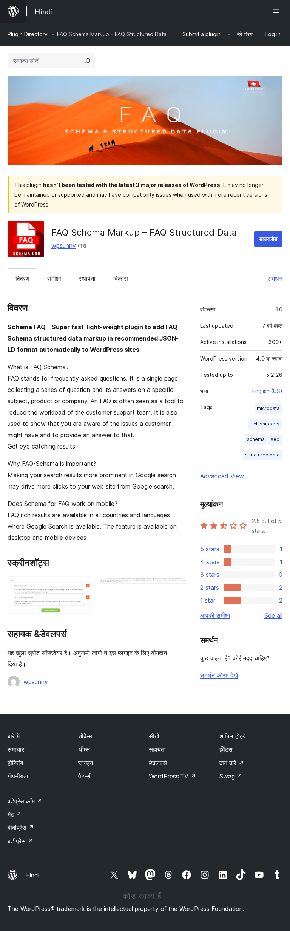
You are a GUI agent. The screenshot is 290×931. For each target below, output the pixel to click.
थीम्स (84, 749)
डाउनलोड (268, 239)
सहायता (157, 749)
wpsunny (63, 245)
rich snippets (264, 424)
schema (256, 439)
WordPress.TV (172, 776)
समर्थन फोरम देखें (219, 675)
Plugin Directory (28, 34)
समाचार (16, 749)
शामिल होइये (232, 736)
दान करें (231, 763)
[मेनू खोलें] (278, 11)
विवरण (22, 278)
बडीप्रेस (20, 841)
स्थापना (87, 278)
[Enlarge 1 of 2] (84, 586)
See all (273, 615)
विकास (120, 278)
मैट (15, 814)
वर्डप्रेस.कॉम (25, 801)
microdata (268, 408)
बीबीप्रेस (21, 827)
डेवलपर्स (158, 763)
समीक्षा (54, 278)
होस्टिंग (15, 763)
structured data (262, 455)
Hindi (32, 875)
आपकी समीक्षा (215, 615)
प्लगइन (85, 763)
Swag (230, 776)
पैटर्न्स (84, 776)
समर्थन (275, 278)
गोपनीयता (18, 776)
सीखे (154, 736)
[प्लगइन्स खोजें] (87, 60)
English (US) (267, 391)
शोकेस (85, 736)
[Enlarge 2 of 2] (176, 586)
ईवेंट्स (226, 749)
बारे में (14, 736)
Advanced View (222, 476)
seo (275, 439)
